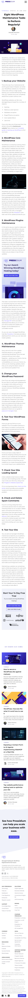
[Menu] (26, 2)
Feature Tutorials (6, 910)
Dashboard (5, 893)
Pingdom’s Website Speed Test (13, 482)
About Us (4, 933)
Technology (5, 888)
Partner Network (19, 953)
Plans (16, 905)
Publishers (17, 970)
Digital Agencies (19, 888)
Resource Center (6, 946)
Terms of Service (19, 933)
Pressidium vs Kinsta (20, 918)
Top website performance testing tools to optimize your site (13, 787)
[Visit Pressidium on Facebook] (2, 873)
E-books (4, 948)
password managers (8, 411)
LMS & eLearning (19, 899)
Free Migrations (6, 895)
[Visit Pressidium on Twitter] (8, 873)
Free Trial (17, 910)
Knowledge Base (6, 906)
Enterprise (4, 897)
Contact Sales (18, 907)
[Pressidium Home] (14, 857)
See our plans (14, 837)
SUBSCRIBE (22, 995)
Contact (4, 938)
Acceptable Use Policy (20, 938)
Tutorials (5, 10)
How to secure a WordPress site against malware (12, 671)
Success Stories (6, 951)
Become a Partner (19, 958)
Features (4, 890)
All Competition (19, 928)
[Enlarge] (24, 176)
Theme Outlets (18, 965)
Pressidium (17, 212)
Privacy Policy (18, 935)
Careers (4, 935)
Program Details (19, 956)
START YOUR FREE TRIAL (11, 275)
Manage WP (7, 320)
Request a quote (6, 900)
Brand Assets (5, 953)
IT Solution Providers (20, 963)
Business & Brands (19, 890)
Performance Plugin (7, 959)
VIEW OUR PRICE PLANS (14, 609)
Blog (3, 944)
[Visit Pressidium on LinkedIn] (5, 873)
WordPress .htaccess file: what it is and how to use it (13, 711)
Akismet (4, 516)
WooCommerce (19, 893)
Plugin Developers (19, 967)
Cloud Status (5, 908)
